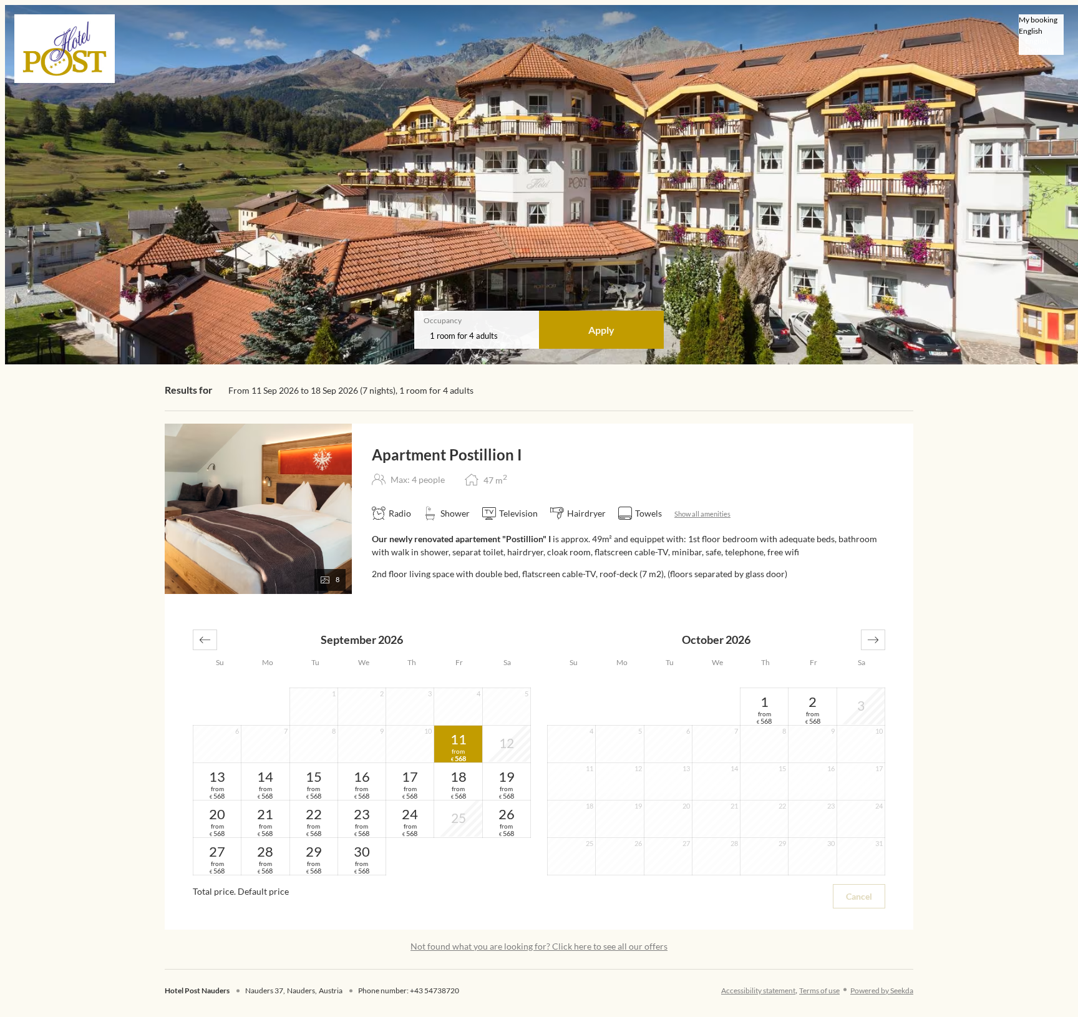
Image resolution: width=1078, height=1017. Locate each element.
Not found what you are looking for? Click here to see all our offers (539, 946)
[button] (205, 640)
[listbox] (1041, 34)
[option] (1041, 41)
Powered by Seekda (881, 990)
